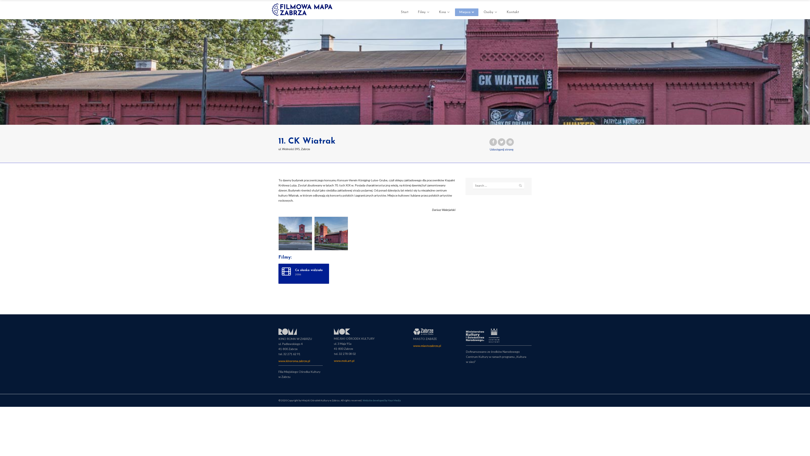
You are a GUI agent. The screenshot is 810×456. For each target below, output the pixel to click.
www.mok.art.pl (344, 360)
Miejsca (464, 12)
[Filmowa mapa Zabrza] (303, 9)
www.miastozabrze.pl (427, 345)
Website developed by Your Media (382, 400)
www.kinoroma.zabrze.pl (294, 361)
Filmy (422, 12)
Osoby (488, 12)
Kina (442, 12)
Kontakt (513, 12)
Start (404, 12)
